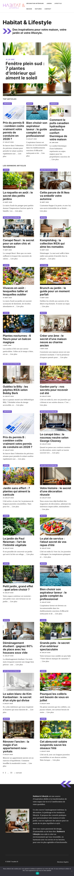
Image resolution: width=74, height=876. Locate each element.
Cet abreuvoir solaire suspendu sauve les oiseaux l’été (53, 745)
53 (11, 773)
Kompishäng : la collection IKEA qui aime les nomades (52, 243)
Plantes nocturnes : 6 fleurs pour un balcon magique (17, 339)
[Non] (72, 871)
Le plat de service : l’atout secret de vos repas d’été (53, 542)
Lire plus (55, 159)
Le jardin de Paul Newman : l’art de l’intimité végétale (14, 542)
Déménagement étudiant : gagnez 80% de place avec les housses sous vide (18, 647)
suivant (18, 773)
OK (37, 873)
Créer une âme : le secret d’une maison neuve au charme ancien (53, 340)
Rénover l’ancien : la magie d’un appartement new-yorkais (16, 746)
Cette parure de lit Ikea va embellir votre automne (54, 196)
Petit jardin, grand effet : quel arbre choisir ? (18, 588)
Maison (29, 9)
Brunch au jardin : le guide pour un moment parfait (55, 291)
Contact (48, 9)
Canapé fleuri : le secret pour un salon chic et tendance (18, 243)
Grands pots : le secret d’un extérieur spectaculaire (55, 646)
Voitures (38, 9)
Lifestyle (58, 3)
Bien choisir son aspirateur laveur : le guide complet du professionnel (36, 129)
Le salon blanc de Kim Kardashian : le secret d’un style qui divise (17, 697)
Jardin (49, 3)
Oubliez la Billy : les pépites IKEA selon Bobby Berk (15, 390)
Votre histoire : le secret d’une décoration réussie (55, 491)
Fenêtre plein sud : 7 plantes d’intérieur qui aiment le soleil (25, 70)
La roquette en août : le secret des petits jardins (18, 196)
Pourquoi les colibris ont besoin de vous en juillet (54, 697)
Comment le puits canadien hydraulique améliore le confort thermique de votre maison (59, 129)
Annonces (7, 103)
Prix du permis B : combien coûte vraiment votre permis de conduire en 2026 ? (13, 131)
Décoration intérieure (35, 3)
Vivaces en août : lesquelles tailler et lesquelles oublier (15, 291)
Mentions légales (63, 862)
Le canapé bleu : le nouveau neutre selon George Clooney (54, 437)
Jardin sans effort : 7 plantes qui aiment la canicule (16, 491)
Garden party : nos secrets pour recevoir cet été (54, 390)
